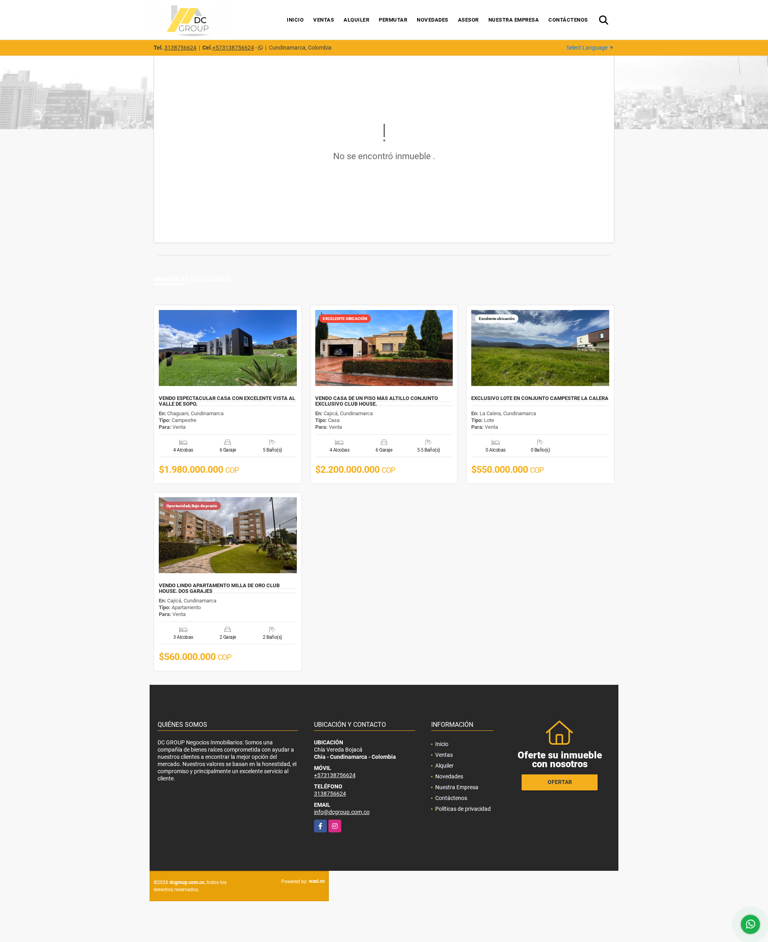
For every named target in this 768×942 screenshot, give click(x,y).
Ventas (323, 20)
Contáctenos (568, 20)
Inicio (295, 20)
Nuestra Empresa (513, 20)
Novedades (432, 20)
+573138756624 (233, 47)
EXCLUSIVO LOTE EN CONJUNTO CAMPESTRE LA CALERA (539, 398)
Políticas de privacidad (463, 809)
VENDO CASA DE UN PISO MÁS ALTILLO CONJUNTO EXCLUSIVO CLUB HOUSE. (376, 401)
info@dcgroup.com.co (342, 812)
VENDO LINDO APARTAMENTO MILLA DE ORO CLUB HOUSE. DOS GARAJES (219, 588)
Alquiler (356, 20)
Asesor (468, 20)
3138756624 (180, 47)
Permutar (393, 20)
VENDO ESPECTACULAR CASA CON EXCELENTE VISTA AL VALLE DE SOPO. (227, 401)
